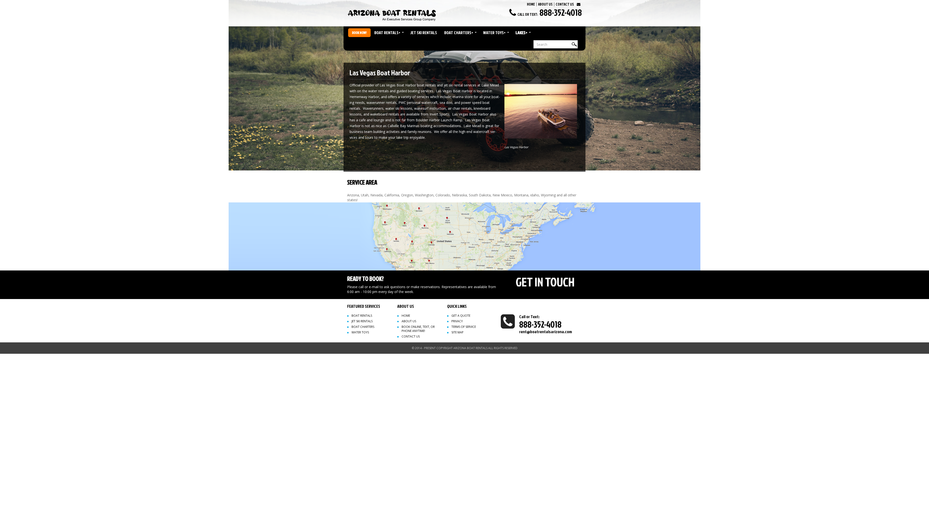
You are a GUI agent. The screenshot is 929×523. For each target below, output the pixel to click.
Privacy (457, 321)
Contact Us (411, 336)
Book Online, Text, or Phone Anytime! (418, 329)
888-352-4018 (560, 12)
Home (406, 316)
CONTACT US (565, 4)
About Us (409, 321)
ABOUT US (545, 4)
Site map (457, 332)
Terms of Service (463, 327)
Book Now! (359, 32)
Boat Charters (458, 33)
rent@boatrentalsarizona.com (545, 332)
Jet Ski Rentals (423, 33)
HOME (531, 4)
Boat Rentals (387, 33)
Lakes (521, 33)
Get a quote (460, 316)
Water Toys (494, 33)
